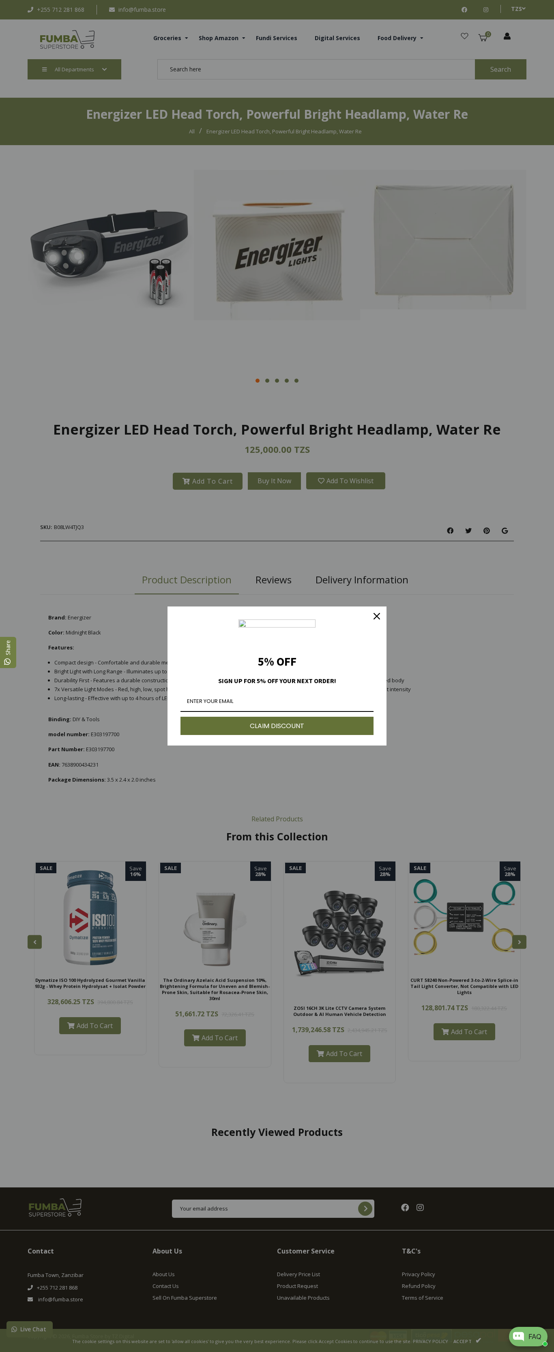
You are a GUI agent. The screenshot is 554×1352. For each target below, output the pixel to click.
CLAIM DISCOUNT (277, 726)
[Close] (377, 616)
